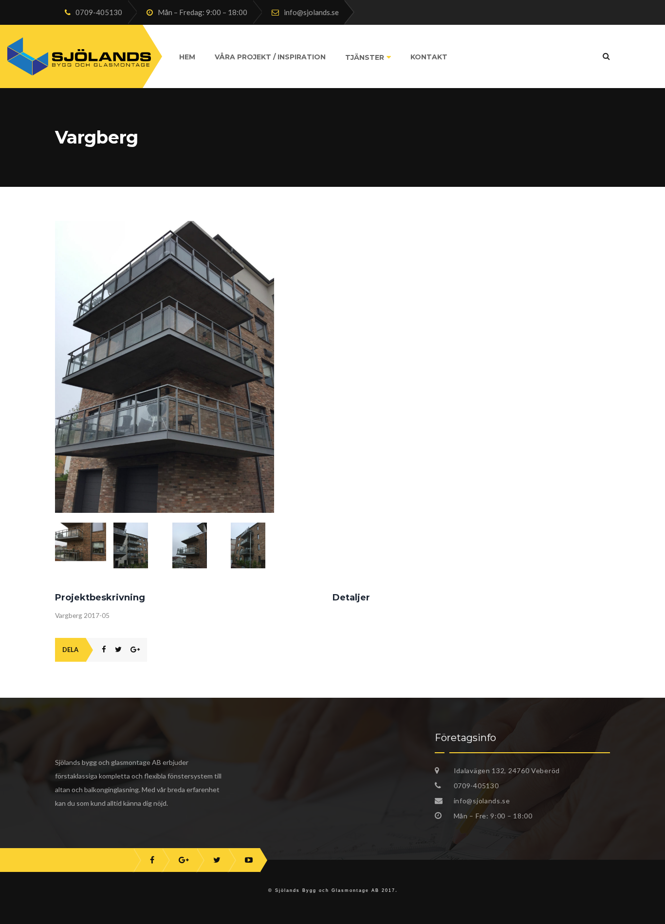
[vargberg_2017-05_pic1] (164, 226)
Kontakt (428, 57)
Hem (187, 57)
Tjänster (364, 57)
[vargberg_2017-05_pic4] (197, 546)
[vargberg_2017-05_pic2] (80, 542)
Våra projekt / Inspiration (270, 57)
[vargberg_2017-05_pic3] (139, 546)
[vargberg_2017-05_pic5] (256, 546)
